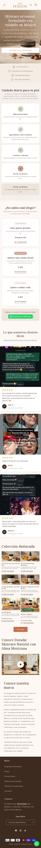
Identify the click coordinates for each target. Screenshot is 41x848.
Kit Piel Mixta (6, 612)
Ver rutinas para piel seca (20, 56)
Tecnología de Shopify (25, 844)
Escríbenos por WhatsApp (20, 50)
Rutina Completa (26, 614)
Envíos (7, 771)
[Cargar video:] (20, 664)
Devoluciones (9, 776)
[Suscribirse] (32, 822)
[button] (4, 5)
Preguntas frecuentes (13, 766)
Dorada (16, 844)
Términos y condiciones (13, 786)
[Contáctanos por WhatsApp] (36, 843)
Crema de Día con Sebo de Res (11, 564)
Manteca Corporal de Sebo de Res (30, 587)
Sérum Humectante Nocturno (27, 564)
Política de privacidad (12, 781)
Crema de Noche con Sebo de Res (11, 587)
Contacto (8, 791)
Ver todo (20, 629)
